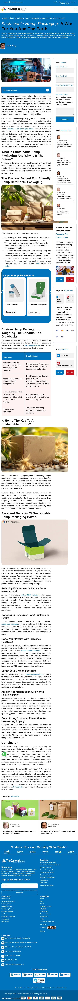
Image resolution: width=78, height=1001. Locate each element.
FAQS (42, 919)
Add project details (62, 94)
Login (55, 2)
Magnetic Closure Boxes (47, 877)
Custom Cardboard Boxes (48, 862)
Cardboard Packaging (8, 901)
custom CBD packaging (30, 595)
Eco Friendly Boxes (7, 909)
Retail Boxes (5, 919)
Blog (11, 18)
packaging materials (32, 345)
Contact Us (43, 927)
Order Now (70, 279)
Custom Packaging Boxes (48, 870)
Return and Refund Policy (58, 988)
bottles (7, 266)
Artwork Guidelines (45, 906)
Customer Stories (45, 914)
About (42, 903)
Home (4, 18)
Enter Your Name (61, 67)
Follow (16, 975)
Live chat (59, 279)
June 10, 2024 (52, 826)
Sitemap (42, 931)
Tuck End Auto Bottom (46, 885)
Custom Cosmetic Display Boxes (50, 864)
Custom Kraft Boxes (46, 867)
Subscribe (19, 893)
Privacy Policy (31, 988)
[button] (3, 292)
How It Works (44, 911)
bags (37, 263)
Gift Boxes (4, 914)
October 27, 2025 (15, 826)
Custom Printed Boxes (47, 872)
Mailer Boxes (44, 880)
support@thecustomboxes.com (13, 2)
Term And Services (20, 988)
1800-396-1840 (64, 355)
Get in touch (17, 787)
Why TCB (43, 909)
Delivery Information (43, 988)
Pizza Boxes (43, 882)
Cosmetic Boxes (6, 903)
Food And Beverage (7, 911)
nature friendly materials (30, 651)
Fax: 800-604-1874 (11, 960)
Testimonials (44, 916)
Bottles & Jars (5, 898)
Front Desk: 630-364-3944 (13, 955)
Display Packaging (6, 906)
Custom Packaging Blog (47, 921)
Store (41, 901)
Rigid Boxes (5, 921)
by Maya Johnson (15, 824)
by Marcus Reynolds (53, 824)
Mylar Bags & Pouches (8, 916)
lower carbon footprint (34, 674)
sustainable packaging (10, 624)
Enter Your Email (61, 76)
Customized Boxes (45, 875)
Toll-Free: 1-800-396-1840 (13, 951)
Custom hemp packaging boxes (21, 129)
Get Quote (43, 924)
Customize (10, 312)
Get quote (65, 119)
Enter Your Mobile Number (64, 85)
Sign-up (61, 2)
